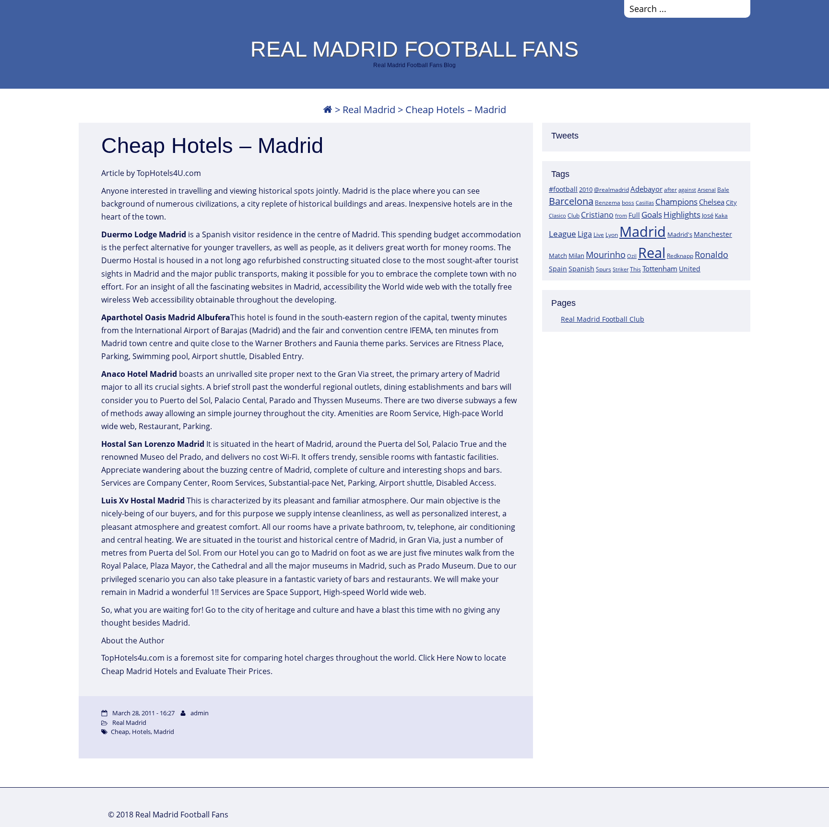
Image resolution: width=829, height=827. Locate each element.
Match (558, 255)
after (670, 189)
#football (563, 189)
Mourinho (606, 254)
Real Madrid (369, 109)
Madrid (642, 231)
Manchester (713, 234)
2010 (585, 189)
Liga (585, 234)
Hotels (141, 731)
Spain (558, 268)
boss (628, 202)
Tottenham (659, 268)
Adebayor (646, 189)
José (707, 215)
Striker (620, 269)
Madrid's (679, 234)
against (687, 189)
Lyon (611, 235)
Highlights (681, 214)
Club (574, 215)
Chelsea (711, 202)
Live (598, 234)
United (689, 268)
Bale (723, 189)
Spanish (581, 268)
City (731, 202)
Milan (576, 255)
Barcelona (571, 201)
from (621, 215)
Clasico (557, 215)
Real (651, 252)
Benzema (607, 202)
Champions (676, 201)
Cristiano (597, 215)
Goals (651, 214)
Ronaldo (711, 254)
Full (634, 215)
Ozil (632, 256)
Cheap (120, 731)
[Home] (327, 109)
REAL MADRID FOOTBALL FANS (414, 49)
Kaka (721, 215)
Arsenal (707, 189)
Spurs (603, 269)
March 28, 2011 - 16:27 (143, 713)
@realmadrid (611, 190)
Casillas (645, 202)
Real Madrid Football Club (602, 319)
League (562, 233)
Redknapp (680, 256)
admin (199, 713)
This (635, 269)
